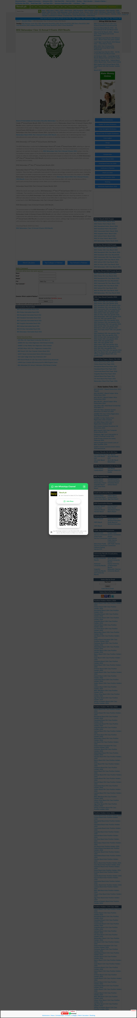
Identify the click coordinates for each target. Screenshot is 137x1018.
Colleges (74, 1015)
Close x (133, 1010)
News (53, 1015)
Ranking (92, 1015)
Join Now (69, 501)
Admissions (46, 1015)
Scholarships (60, 1015)
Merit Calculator (83, 1015)
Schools (67, 1015)
